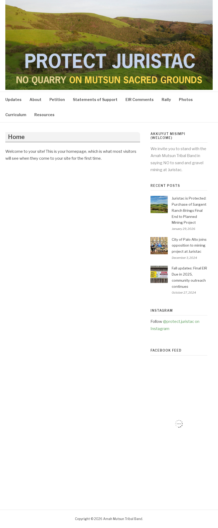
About (35, 99)
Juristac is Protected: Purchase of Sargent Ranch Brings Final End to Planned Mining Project (189, 210)
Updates (13, 99)
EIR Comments (139, 99)
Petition (57, 99)
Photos (186, 99)
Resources (44, 114)
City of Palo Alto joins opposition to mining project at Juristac (189, 245)
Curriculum (15, 114)
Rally (166, 99)
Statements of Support (95, 99)
